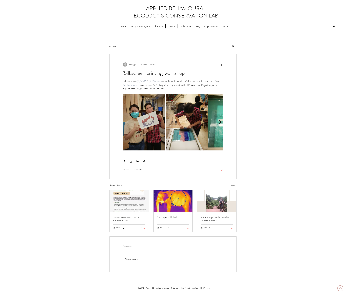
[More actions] (221, 64)
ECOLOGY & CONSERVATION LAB (176, 16)
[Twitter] (333, 26)
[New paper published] (173, 201)
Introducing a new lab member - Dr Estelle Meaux (216, 218)
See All (234, 184)
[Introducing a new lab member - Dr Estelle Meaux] (216, 201)
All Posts (112, 46)
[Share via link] (144, 161)
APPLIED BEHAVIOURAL (176, 8)
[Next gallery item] (219, 122)
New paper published (167, 217)
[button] (140, 26)
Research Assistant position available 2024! (126, 218)
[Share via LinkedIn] (137, 161)
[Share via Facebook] (124, 161)
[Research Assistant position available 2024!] (129, 201)
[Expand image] (144, 122)
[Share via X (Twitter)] (131, 161)
